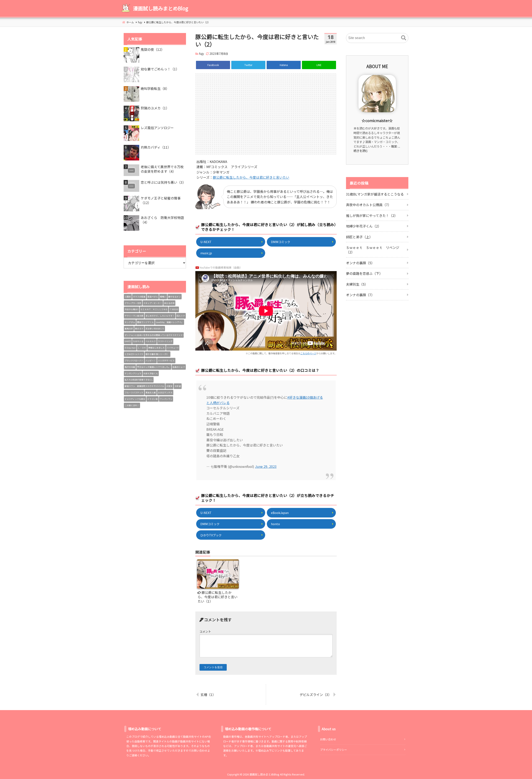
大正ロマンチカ (165, 392)
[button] (403, 38)
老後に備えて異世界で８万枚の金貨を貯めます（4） (162, 169)
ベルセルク (150, 341)
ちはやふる (138, 341)
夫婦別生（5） (357, 284)
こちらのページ (308, 353)
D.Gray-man (130, 347)
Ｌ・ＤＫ (142, 347)
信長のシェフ (178, 367)
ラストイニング (165, 341)
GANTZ (128, 341)
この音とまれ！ (132, 405)
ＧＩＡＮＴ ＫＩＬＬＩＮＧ (153, 309)
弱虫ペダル (153, 296)
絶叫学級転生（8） (155, 88)
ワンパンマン (166, 398)
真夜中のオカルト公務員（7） (368, 204)
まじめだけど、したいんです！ (160, 315)
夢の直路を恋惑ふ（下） (364, 273)
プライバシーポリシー (333, 750)
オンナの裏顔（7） (360, 294)
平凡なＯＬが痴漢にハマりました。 (153, 367)
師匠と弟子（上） (359, 236)
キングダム (130, 322)
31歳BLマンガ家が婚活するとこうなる (375, 194)
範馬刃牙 (129, 328)
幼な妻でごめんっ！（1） (160, 69)
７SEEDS (174, 309)
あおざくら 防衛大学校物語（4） (162, 220)
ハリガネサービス (166, 360)
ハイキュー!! (173, 347)
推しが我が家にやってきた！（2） (372, 215)
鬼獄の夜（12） (152, 49)
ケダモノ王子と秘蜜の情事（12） (161, 200)
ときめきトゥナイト (134, 354)
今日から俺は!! (131, 309)
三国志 (128, 296)
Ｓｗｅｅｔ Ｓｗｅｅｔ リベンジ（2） (372, 249)
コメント (205, 631)
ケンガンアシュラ (133, 373)
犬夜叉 (169, 386)
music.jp (206, 253)
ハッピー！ (150, 360)
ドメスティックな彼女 (135, 398)
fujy (201, 53)
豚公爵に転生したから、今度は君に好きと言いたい (251, 177)
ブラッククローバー (134, 360)
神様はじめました (156, 347)
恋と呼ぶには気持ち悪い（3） (163, 182)
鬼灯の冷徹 (130, 367)
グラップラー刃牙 (133, 303)
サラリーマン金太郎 (134, 315)
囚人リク (181, 315)
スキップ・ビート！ (152, 303)
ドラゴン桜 (152, 398)
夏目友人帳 (150, 392)
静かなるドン (174, 296)
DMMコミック (280, 242)
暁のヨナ (139, 328)
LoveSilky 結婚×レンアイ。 (169, 322)
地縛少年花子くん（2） (363, 226)
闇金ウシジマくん (145, 322)
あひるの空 (169, 303)
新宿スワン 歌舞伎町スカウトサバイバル (144, 386)
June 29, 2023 (266, 466)
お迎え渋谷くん (150, 373)
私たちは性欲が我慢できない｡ (139, 379)
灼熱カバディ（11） (156, 147)
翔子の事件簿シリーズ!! (157, 354)
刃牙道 (178, 386)
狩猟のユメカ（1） (155, 108)
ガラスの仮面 (139, 296)
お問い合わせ (328, 739)
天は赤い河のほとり (154, 328)
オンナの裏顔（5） (360, 262)
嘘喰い (163, 296)
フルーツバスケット (134, 392)
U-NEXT (206, 242)
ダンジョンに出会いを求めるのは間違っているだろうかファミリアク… (154, 335)
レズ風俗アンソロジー (157, 127)
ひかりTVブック (211, 535)
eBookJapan (280, 512)
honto (275, 524)
